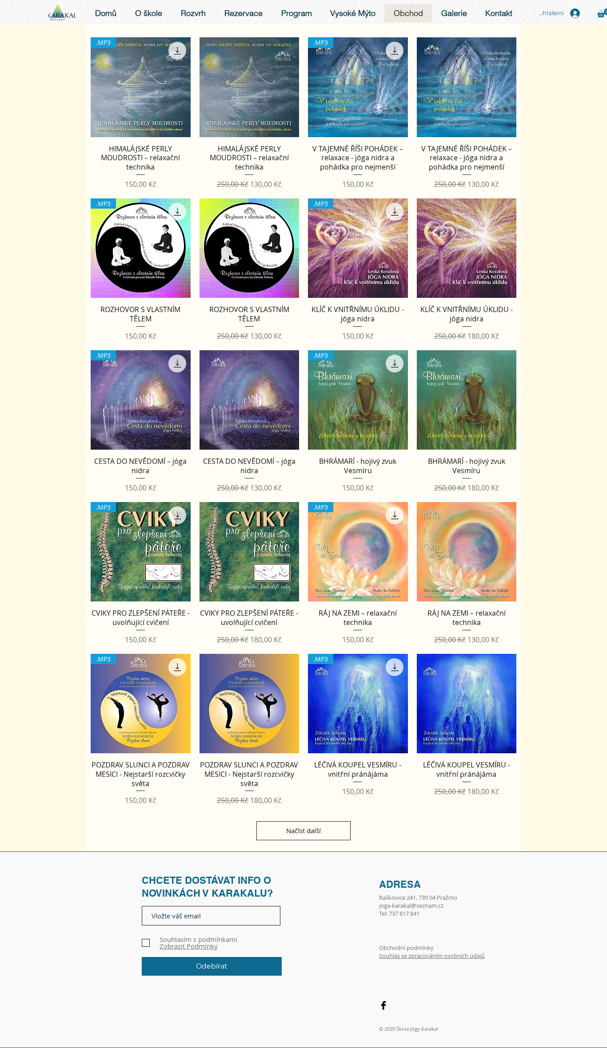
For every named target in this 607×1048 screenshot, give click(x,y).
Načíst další (303, 830)
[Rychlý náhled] (250, 87)
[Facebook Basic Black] (383, 1005)
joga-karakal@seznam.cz (411, 906)
